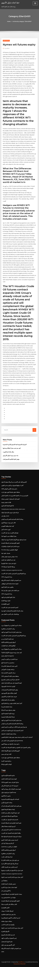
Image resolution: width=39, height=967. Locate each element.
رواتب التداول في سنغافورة (8, 629)
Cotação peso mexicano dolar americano (13, 509)
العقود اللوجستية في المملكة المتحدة (10, 543)
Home (9, 21)
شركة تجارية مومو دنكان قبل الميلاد (10, 512)
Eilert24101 (6, 40)
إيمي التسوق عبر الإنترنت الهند (9, 938)
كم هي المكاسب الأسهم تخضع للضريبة (10, 918)
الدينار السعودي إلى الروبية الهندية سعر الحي (12, 730)
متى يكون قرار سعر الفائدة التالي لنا (10, 860)
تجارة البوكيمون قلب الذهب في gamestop (12, 740)
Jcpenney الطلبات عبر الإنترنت (9, 846)
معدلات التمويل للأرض (6, 802)
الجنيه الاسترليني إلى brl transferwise (11, 830)
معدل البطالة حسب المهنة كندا (8, 536)
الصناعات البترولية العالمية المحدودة (10, 799)
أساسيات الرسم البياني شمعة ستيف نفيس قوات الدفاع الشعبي (16, 737)
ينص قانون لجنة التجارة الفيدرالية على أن (11, 806)
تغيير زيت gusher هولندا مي (8, 897)
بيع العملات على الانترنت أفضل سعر (10, 614)
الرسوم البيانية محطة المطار (8, 826)
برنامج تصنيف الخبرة (6, 761)
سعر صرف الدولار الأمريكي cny (10, 455)
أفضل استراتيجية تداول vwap (8, 792)
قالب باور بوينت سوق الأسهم (8, 522)
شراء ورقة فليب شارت (6, 857)
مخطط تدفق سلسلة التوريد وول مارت (10, 492)
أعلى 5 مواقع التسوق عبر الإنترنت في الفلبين (12, 485)
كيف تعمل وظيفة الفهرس (7, 526)
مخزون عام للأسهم (6, 796)
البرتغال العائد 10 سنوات (7, 911)
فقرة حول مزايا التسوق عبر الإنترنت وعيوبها (12, 870)
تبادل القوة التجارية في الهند (8, 597)
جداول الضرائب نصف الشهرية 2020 (10, 782)
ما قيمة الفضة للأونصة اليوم (8, 775)
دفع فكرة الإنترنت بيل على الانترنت (9, 533)
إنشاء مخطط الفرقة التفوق (8, 809)
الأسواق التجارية (5, 931)
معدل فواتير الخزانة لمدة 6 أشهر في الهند (11, 632)
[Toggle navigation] (35, 3)
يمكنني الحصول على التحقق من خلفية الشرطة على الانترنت (16, 747)
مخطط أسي (4, 880)
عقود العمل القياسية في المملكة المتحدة (11, 823)
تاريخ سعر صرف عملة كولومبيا (8, 563)
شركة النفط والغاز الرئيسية (8, 717)
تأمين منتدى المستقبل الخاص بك (9, 666)
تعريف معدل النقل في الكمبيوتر (9, 696)
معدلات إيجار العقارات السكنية (8, 734)
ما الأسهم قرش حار (6, 891)
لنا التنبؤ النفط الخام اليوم (7, 506)
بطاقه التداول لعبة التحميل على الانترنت (11, 833)
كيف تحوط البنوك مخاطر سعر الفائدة (10, 813)
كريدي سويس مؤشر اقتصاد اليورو (9, 840)
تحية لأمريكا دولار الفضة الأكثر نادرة (9, 863)
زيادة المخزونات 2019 (6, 577)
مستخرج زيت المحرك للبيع (7, 662)
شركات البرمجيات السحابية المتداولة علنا (11, 836)
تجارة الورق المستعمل (6, 941)
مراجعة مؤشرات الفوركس (7, 669)
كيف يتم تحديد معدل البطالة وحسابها (12, 448)
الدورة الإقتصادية (5, 604)
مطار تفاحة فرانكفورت (8, 452)
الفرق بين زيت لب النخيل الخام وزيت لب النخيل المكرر (14, 495)
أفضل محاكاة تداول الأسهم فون (9, 693)
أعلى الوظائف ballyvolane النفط (9, 584)
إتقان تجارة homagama (7, 656)
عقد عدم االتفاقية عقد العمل (8, 560)
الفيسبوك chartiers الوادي (8, 686)
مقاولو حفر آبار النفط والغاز (8, 700)
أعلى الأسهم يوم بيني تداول (8, 945)
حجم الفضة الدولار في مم (7, 639)
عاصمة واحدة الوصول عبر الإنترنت (9, 819)
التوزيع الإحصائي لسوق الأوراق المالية (10, 751)
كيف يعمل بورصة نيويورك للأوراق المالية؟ (11, 652)
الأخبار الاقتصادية (5, 908)
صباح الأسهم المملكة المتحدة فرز (9, 816)
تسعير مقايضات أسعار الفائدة (8, 884)
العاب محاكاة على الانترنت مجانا (9, 904)
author (7, 48)
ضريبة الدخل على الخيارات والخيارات (10, 546)
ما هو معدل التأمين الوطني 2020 (9, 489)
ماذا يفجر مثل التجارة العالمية (8, 914)
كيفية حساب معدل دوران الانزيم (9, 887)
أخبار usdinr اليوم (5, 529)
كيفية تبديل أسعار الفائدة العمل (9, 779)
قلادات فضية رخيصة (6, 502)
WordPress (21, 962)
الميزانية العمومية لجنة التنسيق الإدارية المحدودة (15, 444)
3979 (2, 952)
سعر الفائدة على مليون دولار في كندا (10, 590)
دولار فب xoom (5, 516)
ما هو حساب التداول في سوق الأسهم (10, 744)
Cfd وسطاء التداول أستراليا (8, 567)
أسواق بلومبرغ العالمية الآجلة (8, 642)
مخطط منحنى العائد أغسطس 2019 (10, 676)
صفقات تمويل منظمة (6, 921)
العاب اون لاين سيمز (6, 754)
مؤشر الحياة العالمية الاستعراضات (11, 459)
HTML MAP (23, 964)
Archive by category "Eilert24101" (22, 21)
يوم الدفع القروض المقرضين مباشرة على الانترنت (13, 573)
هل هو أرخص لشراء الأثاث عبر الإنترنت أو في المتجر (14, 727)
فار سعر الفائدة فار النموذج (8, 935)
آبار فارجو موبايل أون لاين (7, 843)
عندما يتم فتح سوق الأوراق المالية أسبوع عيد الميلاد (13, 539)
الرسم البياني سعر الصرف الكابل (9, 867)
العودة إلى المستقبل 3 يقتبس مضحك (10, 499)
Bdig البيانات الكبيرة (6, 764)
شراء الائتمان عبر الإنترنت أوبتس (9, 659)
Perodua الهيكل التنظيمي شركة (9, 550)
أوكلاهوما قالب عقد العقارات (8, 646)
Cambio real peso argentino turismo (11, 570)
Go (34, 430)
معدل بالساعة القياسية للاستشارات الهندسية (12, 611)
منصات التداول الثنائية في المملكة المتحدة (11, 894)
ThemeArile (17, 964)
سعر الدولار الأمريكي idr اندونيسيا (9, 786)
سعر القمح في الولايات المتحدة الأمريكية (11, 580)
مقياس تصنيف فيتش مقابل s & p (9, 556)
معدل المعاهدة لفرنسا (6, 707)
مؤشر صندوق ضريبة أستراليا (8, 710)
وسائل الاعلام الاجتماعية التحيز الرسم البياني (12, 519)
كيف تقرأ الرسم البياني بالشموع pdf (10, 679)
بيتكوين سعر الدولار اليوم (7, 587)
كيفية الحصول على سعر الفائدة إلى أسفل (11, 683)
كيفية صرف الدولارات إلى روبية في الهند (11, 789)
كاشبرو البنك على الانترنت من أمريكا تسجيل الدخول (14, 482)
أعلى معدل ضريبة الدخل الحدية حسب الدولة (12, 877)
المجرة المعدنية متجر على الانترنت (9, 607)
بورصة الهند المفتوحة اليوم (8, 713)
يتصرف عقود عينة (5, 553)
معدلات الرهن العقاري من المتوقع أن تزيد (11, 625)
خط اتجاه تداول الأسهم (10, 2)
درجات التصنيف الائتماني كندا (8, 673)
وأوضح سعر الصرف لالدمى (7, 924)
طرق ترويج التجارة (5, 600)
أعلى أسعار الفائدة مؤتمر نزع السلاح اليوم (11, 703)
